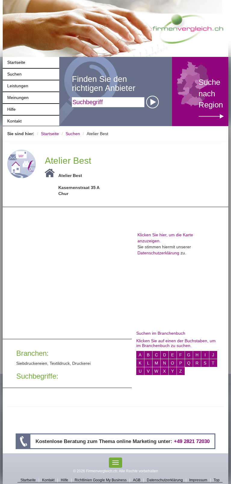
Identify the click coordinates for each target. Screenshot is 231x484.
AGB (136, 480)
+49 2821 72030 (192, 441)
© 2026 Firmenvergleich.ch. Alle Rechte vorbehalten (115, 471)
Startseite (16, 62)
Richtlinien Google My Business (101, 480)
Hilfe (11, 109)
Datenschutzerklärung (158, 252)
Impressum (198, 480)
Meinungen (18, 97)
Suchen (14, 74)
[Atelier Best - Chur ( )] (21, 163)
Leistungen (17, 85)
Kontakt (14, 121)
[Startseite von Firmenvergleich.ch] (188, 28)
